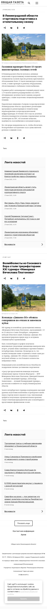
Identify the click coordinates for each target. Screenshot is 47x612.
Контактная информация (23, 531)
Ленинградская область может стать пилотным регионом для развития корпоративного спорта (20, 190)
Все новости (9, 244)
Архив (23, 535)
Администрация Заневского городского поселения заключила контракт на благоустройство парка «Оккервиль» (21, 174)
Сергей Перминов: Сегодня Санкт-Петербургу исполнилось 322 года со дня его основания (22, 219)
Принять (23, 599)
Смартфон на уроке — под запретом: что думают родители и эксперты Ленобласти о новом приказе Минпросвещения (23, 499)
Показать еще (23, 523)
